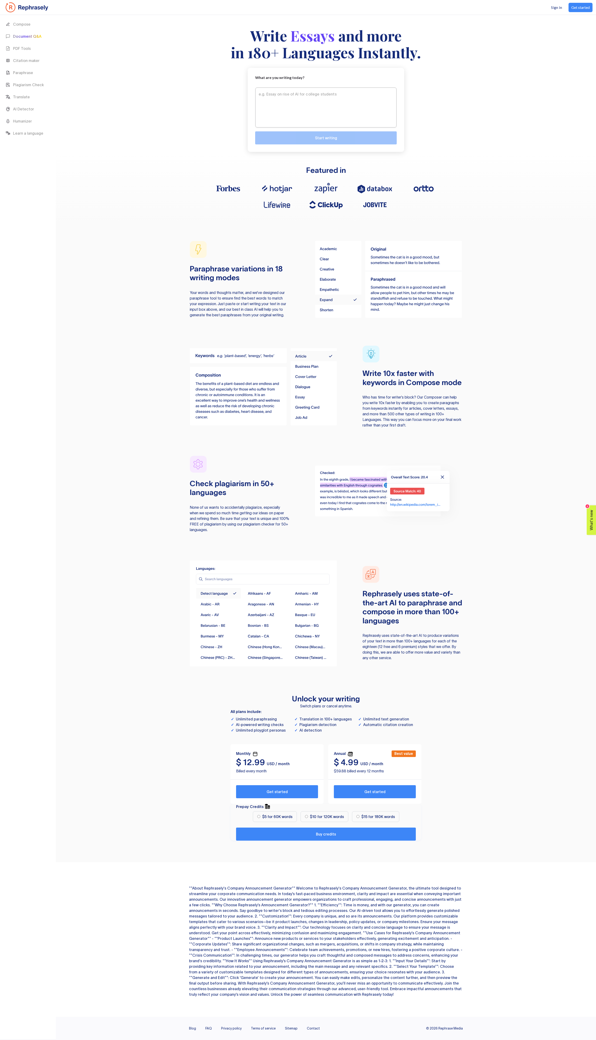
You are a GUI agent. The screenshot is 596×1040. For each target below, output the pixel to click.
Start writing (326, 138)
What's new (590, 517)
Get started (277, 792)
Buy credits (326, 834)
